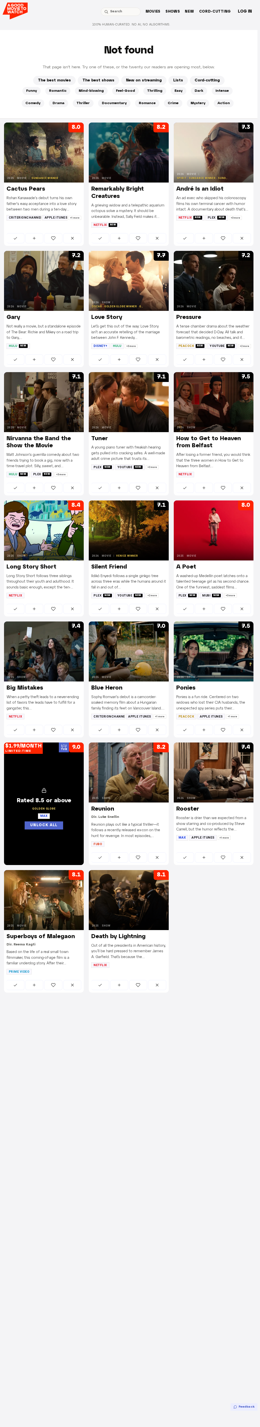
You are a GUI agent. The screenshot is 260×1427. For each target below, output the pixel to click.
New (189, 11)
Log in (245, 11)
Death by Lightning (118, 936)
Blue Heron (106, 688)
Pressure (188, 317)
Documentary (114, 103)
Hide (72, 238)
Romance (147, 103)
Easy (179, 91)
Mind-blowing (91, 91)
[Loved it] (53, 238)
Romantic (58, 91)
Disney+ (100, 346)
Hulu (17, 346)
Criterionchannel (25, 217)
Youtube (222, 346)
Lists (178, 80)
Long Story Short (31, 567)
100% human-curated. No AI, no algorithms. (131, 24)
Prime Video (19, 971)
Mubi (211, 595)
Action (224, 103)
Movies (153, 11)
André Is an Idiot (200, 189)
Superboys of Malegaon (41, 936)
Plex (216, 217)
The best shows (98, 80)
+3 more (235, 218)
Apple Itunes (56, 217)
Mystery (198, 103)
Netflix (105, 225)
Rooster (187, 809)
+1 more (74, 218)
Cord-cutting (215, 11)
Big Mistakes (25, 688)
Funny (31, 91)
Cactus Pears (26, 189)
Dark (199, 91)
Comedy (32, 103)
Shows (172, 11)
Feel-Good (125, 91)
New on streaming (144, 80)
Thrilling (154, 91)
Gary (13, 317)
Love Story (106, 317)
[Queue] (34, 238)
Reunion (102, 809)
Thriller (83, 103)
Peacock (191, 346)
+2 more (244, 346)
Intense (222, 91)
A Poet (186, 567)
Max (182, 837)
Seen (15, 238)
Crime (173, 103)
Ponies (185, 688)
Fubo (98, 844)
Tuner (99, 438)
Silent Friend (109, 567)
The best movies (54, 80)
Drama (58, 103)
